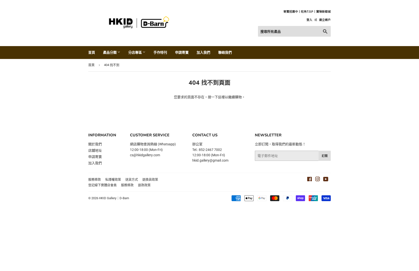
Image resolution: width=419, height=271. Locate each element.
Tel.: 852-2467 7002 (207, 150)
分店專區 (135, 52)
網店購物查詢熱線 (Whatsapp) (153, 144)
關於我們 (95, 144)
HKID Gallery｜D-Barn (114, 198)
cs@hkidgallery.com (145, 155)
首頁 (91, 52)
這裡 (221, 97)
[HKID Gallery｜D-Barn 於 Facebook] (309, 180)
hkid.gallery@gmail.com (210, 160)
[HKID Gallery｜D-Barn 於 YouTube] (325, 180)
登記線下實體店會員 (102, 185)
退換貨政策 (150, 179)
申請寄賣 (182, 52)
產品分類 (110, 52)
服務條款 (94, 179)
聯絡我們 (225, 52)
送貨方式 (131, 179)
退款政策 (144, 185)
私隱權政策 (113, 179)
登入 (309, 20)
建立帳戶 (325, 20)
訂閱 (325, 156)
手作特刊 (160, 52)
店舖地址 (95, 150)
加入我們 (203, 52)
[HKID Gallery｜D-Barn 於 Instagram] (317, 180)
